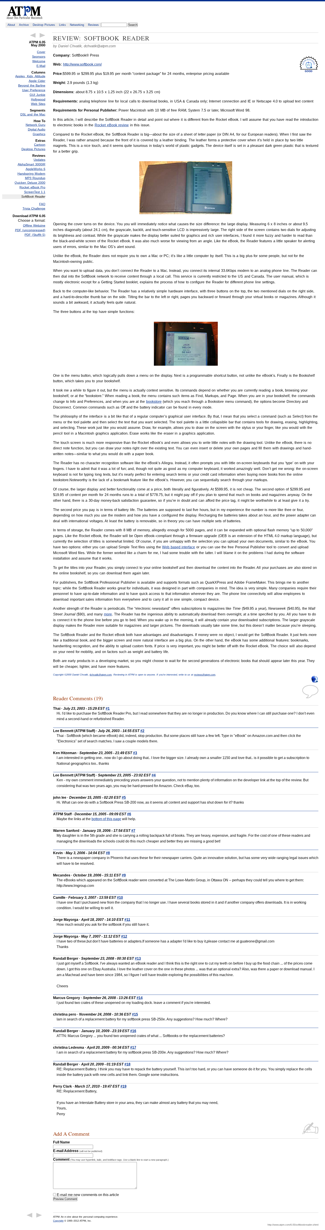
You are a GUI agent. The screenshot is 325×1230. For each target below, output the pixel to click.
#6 (129, 814)
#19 (123, 1086)
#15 (135, 1014)
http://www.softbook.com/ (82, 64)
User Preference (33, 90)
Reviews (93, 24)
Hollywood (38, 99)
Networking (77, 24)
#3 (135, 753)
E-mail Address (77, 1151)
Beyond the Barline (31, 85)
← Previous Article (33, 35)
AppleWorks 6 (35, 169)
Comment (111, 1159)
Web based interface (178, 547)
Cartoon (39, 144)
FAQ (42, 204)
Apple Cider (37, 81)
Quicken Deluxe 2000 (30, 182)
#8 (108, 853)
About (11, 24)
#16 (133, 1031)
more (108, 614)
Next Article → (42, 35)
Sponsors (38, 56)
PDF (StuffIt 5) (35, 235)
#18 (127, 1064)
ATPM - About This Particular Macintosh (24, 12)
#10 (120, 897)
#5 (124, 797)
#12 (124, 936)
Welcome (38, 61)
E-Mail (40, 66)
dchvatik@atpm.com (100, 46)
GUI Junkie (37, 95)
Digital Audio (36, 129)
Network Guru (35, 125)
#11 (127, 920)
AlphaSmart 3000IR (31, 164)
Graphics (39, 134)
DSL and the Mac (32, 114)
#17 (133, 1047)
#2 (142, 731)
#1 (108, 708)
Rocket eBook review (112, 125)
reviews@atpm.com (204, 674)
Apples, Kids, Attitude (30, 76)
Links (62, 24)
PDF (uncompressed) (30, 230)
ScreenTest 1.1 (34, 192)
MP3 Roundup (35, 178)
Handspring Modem (31, 173)
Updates (39, 159)
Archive (24, 24)
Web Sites (38, 104)
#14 (140, 998)
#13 (138, 958)
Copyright (58, 1220)
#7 (133, 831)
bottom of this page (106, 819)
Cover (41, 52)
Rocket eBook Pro (32, 187)
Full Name (61, 1142)
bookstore (154, 401)
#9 (124, 875)
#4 (154, 775)
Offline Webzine (34, 225)
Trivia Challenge (34, 208)
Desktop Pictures (44, 24)
